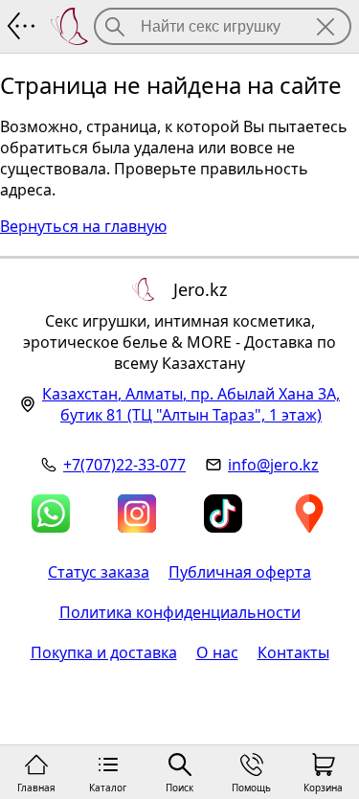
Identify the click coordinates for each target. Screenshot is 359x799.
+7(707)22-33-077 (124, 464)
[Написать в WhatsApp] (51, 513)
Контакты (293, 652)
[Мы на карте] (309, 513)
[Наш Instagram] (137, 513)
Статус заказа (98, 571)
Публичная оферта (239, 571)
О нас (217, 652)
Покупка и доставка (104, 652)
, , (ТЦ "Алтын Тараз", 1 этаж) (191, 404)
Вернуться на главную (83, 226)
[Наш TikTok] (223, 513)
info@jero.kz (273, 464)
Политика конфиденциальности (180, 612)
